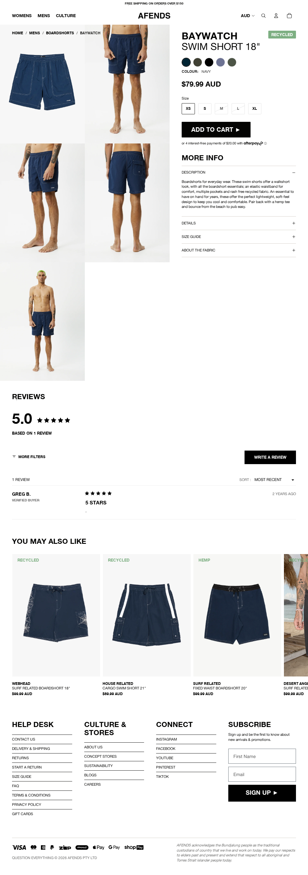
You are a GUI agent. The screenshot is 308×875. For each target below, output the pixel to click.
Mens (34, 33)
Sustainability (98, 766)
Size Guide (21, 777)
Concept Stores (100, 756)
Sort (244, 480)
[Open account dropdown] (276, 15)
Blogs (90, 775)
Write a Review (270, 457)
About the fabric (198, 250)
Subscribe (249, 724)
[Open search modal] (263, 15)
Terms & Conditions (31, 795)
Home (17, 33)
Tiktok (162, 777)
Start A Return (27, 767)
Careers (92, 784)
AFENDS (75, 858)
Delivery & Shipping (31, 749)
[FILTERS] (28, 457)
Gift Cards (22, 814)
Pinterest (165, 767)
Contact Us (23, 739)
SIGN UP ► (262, 793)
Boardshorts (60, 33)
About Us (93, 747)
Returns (20, 758)
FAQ (15, 786)
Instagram (166, 739)
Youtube (164, 758)
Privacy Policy (26, 805)
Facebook (165, 749)
